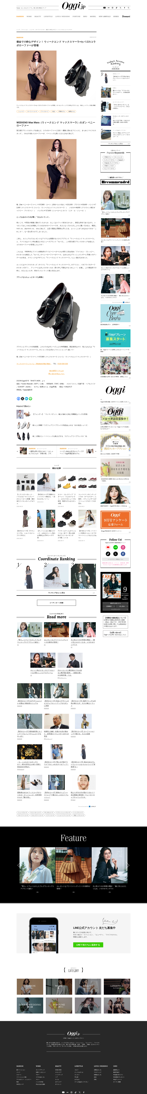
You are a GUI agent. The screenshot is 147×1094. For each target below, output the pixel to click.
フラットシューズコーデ (63, 812)
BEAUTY (37, 16)
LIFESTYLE (48, 16)
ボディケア (58, 1082)
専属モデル (62, 111)
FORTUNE (76, 16)
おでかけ (77, 1079)
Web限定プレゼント (118, 1077)
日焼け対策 (58, 1070)
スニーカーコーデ (36, 812)
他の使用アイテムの (56, 371)
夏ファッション (20, 1070)
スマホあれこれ (40, 1077)
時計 (17, 1082)
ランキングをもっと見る (56, 593)
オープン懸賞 (117, 1082)
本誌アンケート (117, 1079)
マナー (38, 1079)
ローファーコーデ (40, 29)
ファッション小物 (21, 1077)
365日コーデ (20, 1084)
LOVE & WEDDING (62, 16)
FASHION (20, 16)
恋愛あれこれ (97, 1070)
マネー (38, 1074)
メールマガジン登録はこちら (115, 559)
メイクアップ (59, 1074)
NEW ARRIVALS (104, 16)
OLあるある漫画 (40, 1084)
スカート (18, 1074)
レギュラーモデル (109, 160)
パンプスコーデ (78, 812)
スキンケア (58, 1072)
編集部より (116, 1070)
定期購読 (109, 606)
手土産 (76, 1077)
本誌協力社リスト (118, 1074)
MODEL (93, 16)
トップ (18, 29)
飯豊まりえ (72, 111)
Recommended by (83, 806)
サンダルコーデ (49, 812)
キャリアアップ (40, 1070)
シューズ (32, 29)
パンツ (18, 1072)
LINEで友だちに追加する (88, 945)
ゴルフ (76, 1070)
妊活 (95, 1077)
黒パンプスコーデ (79, 815)
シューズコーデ (23, 812)
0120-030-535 (63, 364)
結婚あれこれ (97, 1074)
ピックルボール (79, 1072)
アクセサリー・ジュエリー (23, 1079)
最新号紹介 (116, 1072)
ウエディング (97, 1072)
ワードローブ (44, 111)
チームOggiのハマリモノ (81, 1082)
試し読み (122, 606)
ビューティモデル (109, 168)
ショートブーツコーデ (64, 815)
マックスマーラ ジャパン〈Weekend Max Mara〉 (34, 364)
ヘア (56, 1077)
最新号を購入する (115, 603)
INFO (85, 16)
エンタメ (77, 1074)
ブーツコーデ (50, 815)
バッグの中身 (39, 1082)
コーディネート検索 (57, 603)
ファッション (24, 29)
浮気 (95, 1079)
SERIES (116, 16)
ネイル (57, 1079)
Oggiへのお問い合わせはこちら (115, 635)
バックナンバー (115, 609)
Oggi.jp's (120, 160)
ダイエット (58, 1084)
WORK (29, 16)
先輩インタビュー (41, 1072)
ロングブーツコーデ (37, 815)
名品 (53, 111)
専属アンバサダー (109, 165)
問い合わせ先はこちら (56, 374)
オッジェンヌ (118, 157)
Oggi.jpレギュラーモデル (111, 163)
